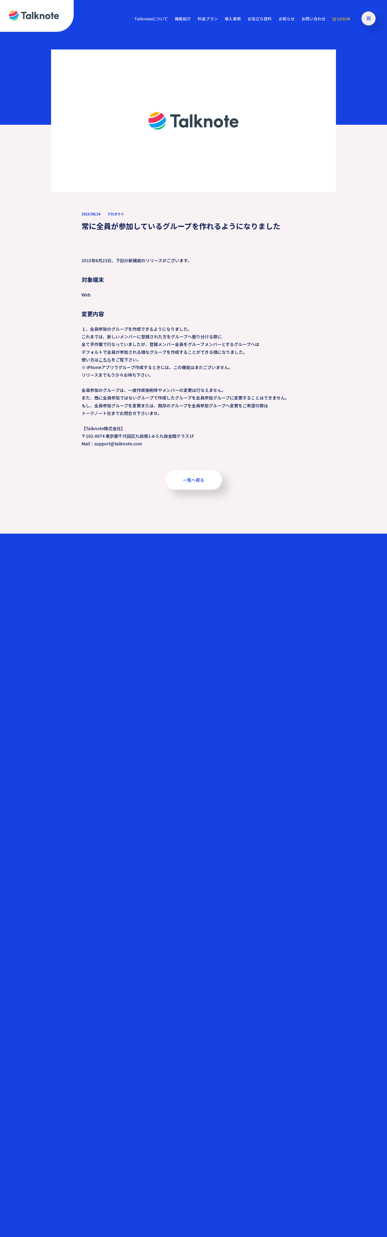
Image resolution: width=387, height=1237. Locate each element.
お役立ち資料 (259, 18)
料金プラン (208, 18)
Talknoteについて (151, 18)
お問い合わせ (313, 18)
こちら (105, 359)
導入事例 (233, 18)
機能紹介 (183, 18)
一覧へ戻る (193, 480)
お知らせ (287, 18)
